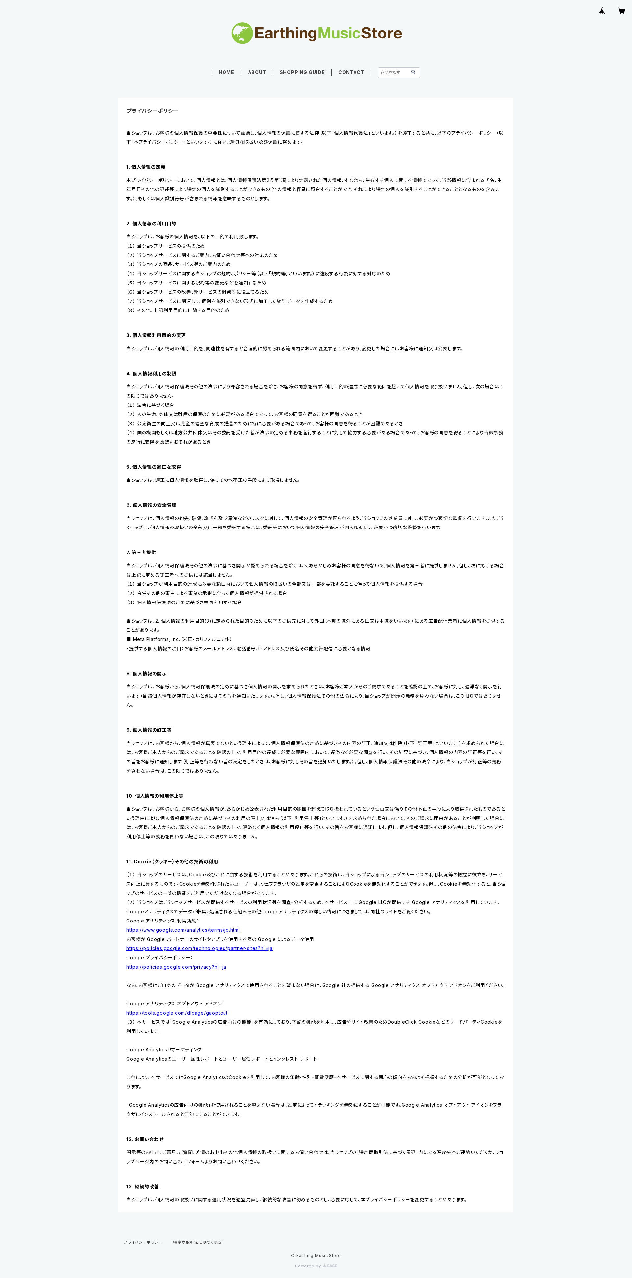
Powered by (309, 1266)
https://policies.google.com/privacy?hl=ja (176, 967)
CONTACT (351, 72)
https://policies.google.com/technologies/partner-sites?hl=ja (199, 948)
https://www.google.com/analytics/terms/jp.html (183, 930)
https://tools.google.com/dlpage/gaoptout (177, 1013)
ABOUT (257, 72)
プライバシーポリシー (143, 1242)
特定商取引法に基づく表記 (198, 1242)
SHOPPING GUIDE (302, 72)
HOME (226, 72)
